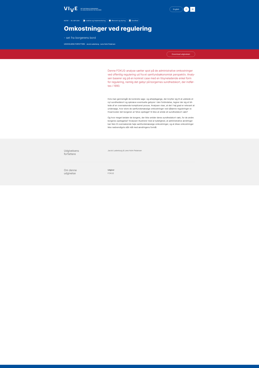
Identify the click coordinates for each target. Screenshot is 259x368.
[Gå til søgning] (186, 9)
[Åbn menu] (192, 9)
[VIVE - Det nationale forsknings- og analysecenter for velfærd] (82, 9)
